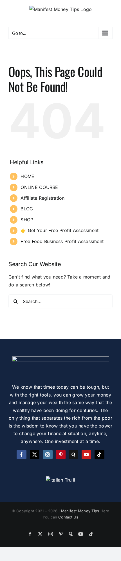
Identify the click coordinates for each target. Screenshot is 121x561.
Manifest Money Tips (80, 511)
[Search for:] (60, 301)
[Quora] (73, 454)
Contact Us (68, 517)
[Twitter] (34, 454)
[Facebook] (21, 454)
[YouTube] (86, 454)
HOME (27, 176)
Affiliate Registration (42, 198)
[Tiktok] (99, 454)
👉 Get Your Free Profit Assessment (59, 230)
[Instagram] (47, 454)
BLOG (27, 209)
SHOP (27, 219)
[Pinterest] (61, 454)
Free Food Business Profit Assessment (62, 241)
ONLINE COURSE (39, 187)
